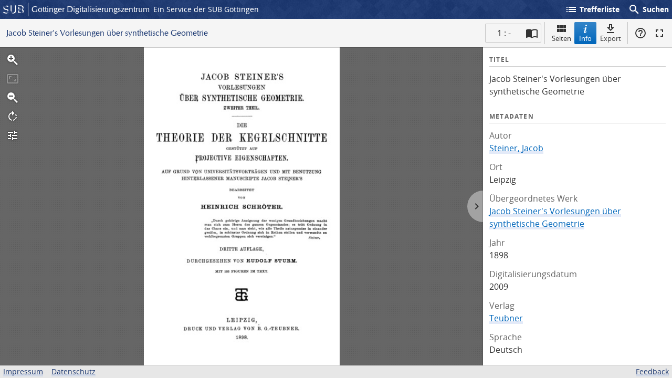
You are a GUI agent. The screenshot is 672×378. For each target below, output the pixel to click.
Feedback (652, 371)
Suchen (648, 9)
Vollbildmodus (659, 33)
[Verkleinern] (12, 97)
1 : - (504, 33)
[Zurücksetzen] (12, 78)
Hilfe (640, 33)
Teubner (506, 318)
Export (610, 38)
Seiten (561, 38)
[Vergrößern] (12, 59)
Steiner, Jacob (516, 148)
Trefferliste (592, 9)
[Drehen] (12, 116)
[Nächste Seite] (475, 206)
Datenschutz (73, 371)
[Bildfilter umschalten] (12, 135)
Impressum (23, 371)
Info (585, 38)
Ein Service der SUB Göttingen (206, 9)
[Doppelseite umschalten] (531, 33)
